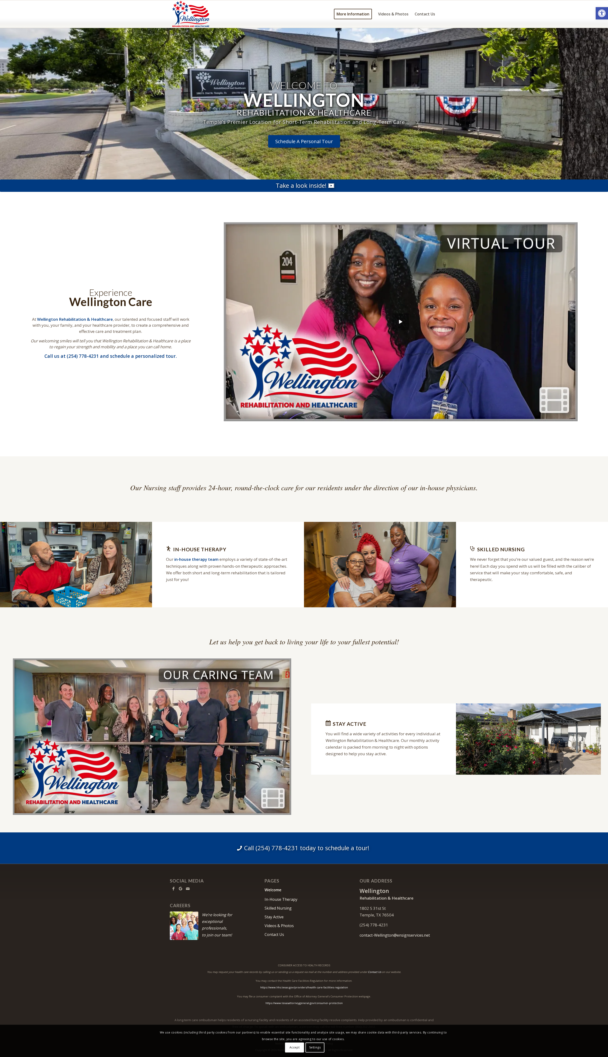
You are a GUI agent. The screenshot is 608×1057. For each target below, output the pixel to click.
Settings (315, 1047)
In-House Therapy (281, 899)
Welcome (273, 889)
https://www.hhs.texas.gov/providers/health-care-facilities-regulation (304, 987)
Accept (295, 1047)
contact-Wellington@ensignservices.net (395, 935)
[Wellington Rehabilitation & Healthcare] (213, 14)
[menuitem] (353, 14)
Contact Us (274, 934)
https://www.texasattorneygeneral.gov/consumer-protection (304, 1003)
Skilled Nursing (278, 908)
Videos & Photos (279, 925)
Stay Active (274, 917)
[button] (602, 13)
